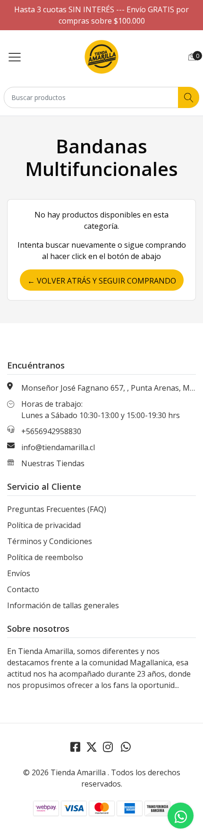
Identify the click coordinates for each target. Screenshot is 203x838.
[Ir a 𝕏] (91, 746)
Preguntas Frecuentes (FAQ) (56, 509)
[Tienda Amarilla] (101, 56)
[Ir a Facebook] (75, 746)
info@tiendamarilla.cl (58, 447)
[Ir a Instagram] (108, 746)
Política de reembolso (45, 557)
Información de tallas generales (63, 605)
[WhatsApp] (125, 746)
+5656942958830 (51, 431)
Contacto (23, 589)
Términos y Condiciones (49, 541)
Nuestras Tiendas (53, 463)
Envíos (18, 573)
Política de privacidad (44, 525)
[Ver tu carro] (192, 56)
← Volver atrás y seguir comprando (101, 281)
